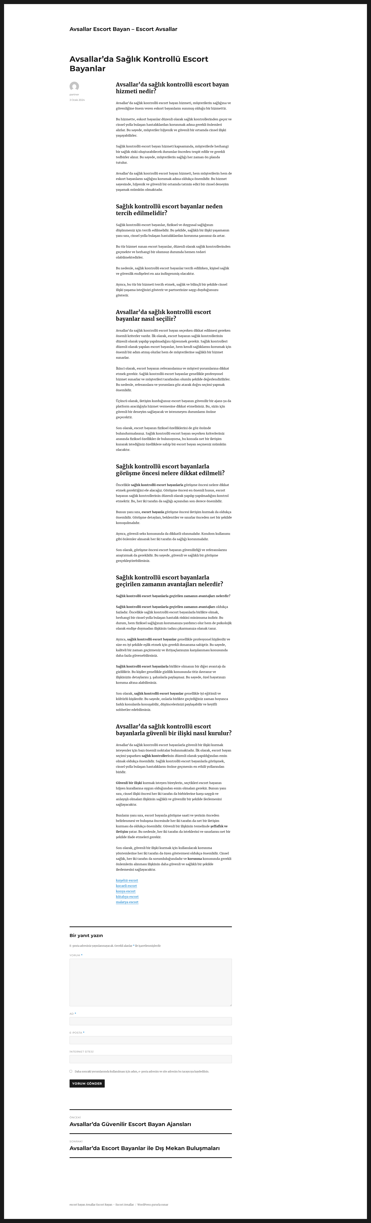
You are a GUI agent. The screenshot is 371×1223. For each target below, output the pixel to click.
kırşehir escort (127, 880)
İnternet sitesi (82, 1051)
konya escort (126, 891)
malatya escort (127, 902)
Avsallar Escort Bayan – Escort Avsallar (123, 29)
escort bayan (77, 1204)
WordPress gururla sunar (152, 1204)
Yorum (76, 955)
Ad (73, 1013)
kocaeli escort (126, 886)
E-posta (77, 1032)
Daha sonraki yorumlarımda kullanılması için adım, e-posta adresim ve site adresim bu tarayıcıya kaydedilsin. (142, 1071)
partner (74, 94)
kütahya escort (127, 897)
